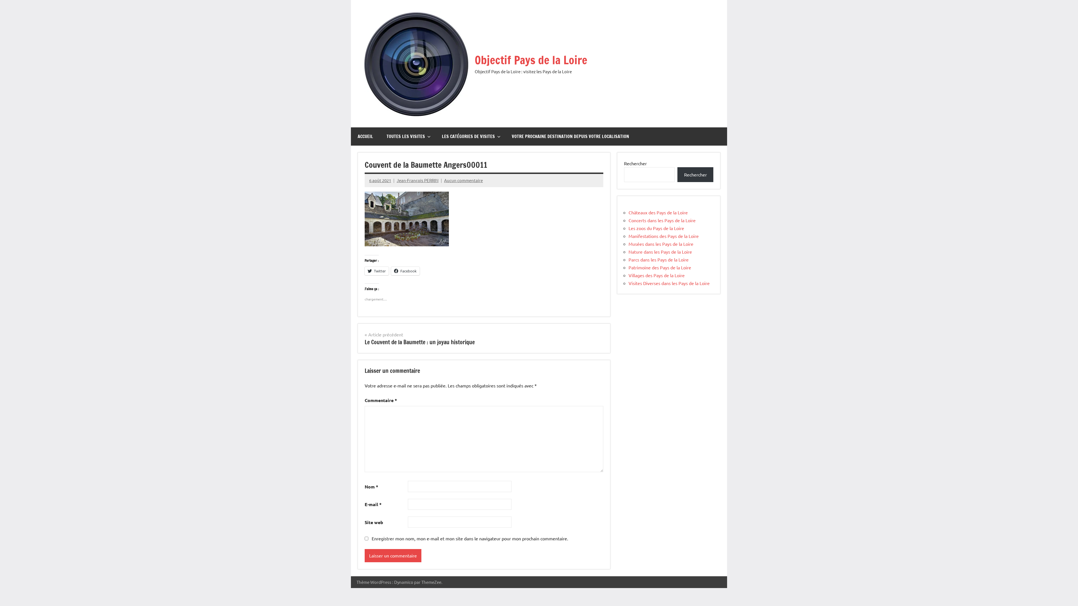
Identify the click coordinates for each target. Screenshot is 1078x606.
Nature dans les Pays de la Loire (660, 251)
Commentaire (381, 400)
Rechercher (635, 163)
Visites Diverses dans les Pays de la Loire (669, 283)
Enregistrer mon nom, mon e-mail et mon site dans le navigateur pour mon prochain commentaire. (470, 538)
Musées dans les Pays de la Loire (661, 244)
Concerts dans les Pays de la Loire (662, 220)
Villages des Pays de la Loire (657, 275)
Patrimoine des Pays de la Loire (660, 267)
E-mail (373, 504)
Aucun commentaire (463, 180)
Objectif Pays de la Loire (531, 60)
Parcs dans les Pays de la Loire (659, 259)
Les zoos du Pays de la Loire (656, 228)
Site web (374, 522)
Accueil (365, 136)
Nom (371, 487)
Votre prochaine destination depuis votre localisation (570, 136)
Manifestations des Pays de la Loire (664, 236)
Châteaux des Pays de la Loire (658, 212)
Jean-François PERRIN (417, 180)
